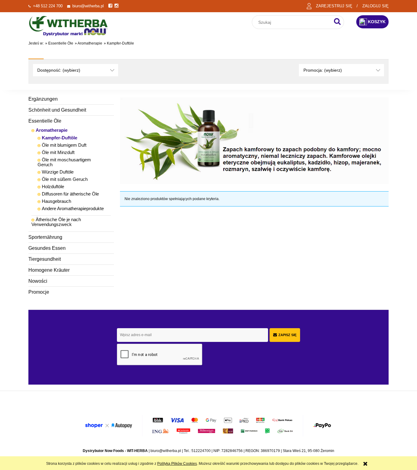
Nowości (37, 281)
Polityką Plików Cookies (177, 463)
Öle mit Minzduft (58, 152)
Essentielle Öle (44, 121)
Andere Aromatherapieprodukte (73, 208)
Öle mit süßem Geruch (65, 179)
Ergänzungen (43, 99)
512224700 (201, 451)
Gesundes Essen (47, 248)
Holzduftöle (53, 186)
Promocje (38, 292)
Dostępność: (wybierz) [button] (58, 70)
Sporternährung (45, 237)
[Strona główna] (68, 25)
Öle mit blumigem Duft (64, 145)
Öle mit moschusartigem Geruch (64, 162)
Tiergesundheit (44, 259)
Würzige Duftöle (58, 171)
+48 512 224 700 (48, 6)
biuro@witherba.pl (88, 6)
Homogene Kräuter (49, 270)
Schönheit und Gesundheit (57, 110)
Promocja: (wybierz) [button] (322, 70)
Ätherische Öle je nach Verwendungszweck (56, 222)
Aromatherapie (51, 130)
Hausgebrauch (56, 201)
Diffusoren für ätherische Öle (70, 193)
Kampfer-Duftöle (59, 137)
